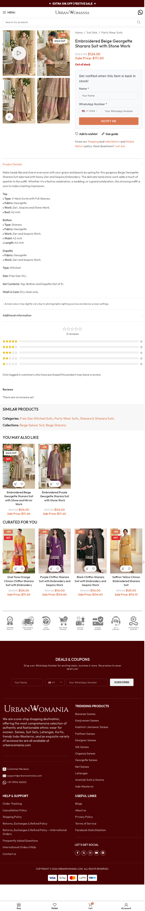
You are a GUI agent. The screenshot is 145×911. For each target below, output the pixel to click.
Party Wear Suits (112, 32)
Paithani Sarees (85, 733)
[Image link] (36, 708)
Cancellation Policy (15, 810)
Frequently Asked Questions (20, 840)
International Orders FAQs (19, 847)
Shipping (93, 141)
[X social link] (83, 853)
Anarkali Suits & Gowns (89, 780)
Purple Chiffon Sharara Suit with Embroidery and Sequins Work (54, 581)
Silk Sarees (82, 747)
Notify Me (108, 121)
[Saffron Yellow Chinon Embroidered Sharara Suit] (126, 551)
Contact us (9, 854)
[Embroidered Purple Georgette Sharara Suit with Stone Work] (55, 466)
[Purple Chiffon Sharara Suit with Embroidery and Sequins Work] (55, 551)
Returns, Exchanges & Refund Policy (25, 823)
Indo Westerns (84, 786)
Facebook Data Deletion (90, 830)
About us (80, 810)
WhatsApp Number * (93, 104)
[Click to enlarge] (9, 117)
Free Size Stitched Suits (36, 418)
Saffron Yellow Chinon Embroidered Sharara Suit (126, 581)
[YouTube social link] (96, 853)
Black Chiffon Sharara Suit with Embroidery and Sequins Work (90, 581)
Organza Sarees (85, 753)
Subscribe (121, 682)
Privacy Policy (84, 817)
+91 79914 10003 (16, 782)
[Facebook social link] (77, 853)
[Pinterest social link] (103, 853)
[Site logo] (72, 12)
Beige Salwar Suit (32, 425)
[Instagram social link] (90, 853)
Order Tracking (12, 803)
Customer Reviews (17, 769)
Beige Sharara (56, 425)
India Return (112, 141)
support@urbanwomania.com (24, 775)
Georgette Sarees (86, 760)
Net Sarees (82, 766)
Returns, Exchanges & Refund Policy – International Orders (35, 832)
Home (79, 32)
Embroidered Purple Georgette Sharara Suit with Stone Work (54, 496)
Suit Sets (92, 32)
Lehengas (81, 773)
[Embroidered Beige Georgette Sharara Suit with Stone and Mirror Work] (19, 466)
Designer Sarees (85, 740)
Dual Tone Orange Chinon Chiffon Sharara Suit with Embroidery (19, 581)
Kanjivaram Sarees (87, 720)
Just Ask (120, 146)
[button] (51, 484)
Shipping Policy (12, 817)
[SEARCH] (138, 22)
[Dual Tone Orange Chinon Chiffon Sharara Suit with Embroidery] (19, 551)
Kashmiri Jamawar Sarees (91, 727)
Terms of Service (85, 823)
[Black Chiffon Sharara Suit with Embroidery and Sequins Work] (90, 551)
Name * (84, 88)
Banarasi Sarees (85, 714)
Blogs (78, 803)
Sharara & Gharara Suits (97, 418)
